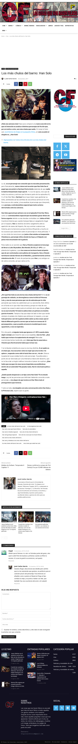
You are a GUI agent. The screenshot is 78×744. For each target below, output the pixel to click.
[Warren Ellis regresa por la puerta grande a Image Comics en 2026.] (56, 213)
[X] (21, 84)
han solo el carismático (29, 429)
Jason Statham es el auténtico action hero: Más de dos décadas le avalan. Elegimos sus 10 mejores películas (9, 528)
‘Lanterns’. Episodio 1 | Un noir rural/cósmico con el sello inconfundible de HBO (64, 244)
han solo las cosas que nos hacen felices (30, 434)
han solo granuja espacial (9, 434)
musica (21, 521)
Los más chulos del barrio (12, 69)
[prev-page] (2, 537)
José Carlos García (11, 78)
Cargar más (64, 228)
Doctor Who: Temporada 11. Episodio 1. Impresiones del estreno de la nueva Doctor (43, 677)
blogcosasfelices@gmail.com (32, 734)
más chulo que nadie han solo (31, 443)
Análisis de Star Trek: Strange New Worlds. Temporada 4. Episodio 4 (64, 252)
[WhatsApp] (30, 84)
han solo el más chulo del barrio (29, 432)
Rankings (4, 521)
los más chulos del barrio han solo (11, 443)
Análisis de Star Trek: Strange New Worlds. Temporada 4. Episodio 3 (64, 268)
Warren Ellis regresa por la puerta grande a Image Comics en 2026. (69, 213)
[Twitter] (65, 146)
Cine (7, 36)
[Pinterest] (25, 84)
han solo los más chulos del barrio (11, 437)
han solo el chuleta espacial (10, 432)
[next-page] (6, 537)
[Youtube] (65, 155)
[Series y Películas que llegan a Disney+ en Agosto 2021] (31, 655)
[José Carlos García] (2, 79)
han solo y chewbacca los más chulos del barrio (15, 440)
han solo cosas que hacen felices (11, 429)
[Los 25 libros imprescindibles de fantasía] (31, 665)
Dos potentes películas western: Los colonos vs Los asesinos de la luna (42, 526)
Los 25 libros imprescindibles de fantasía (42, 665)
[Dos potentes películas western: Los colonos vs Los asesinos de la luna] (43, 516)
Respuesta (11, 561)
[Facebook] (16, 84)
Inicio (2, 36)
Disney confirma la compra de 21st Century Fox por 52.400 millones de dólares (39, 467)
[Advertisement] (39, 52)
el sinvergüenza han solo (34, 426)
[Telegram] (57, 155)
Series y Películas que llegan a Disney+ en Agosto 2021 (43, 655)
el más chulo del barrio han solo (16, 426)
